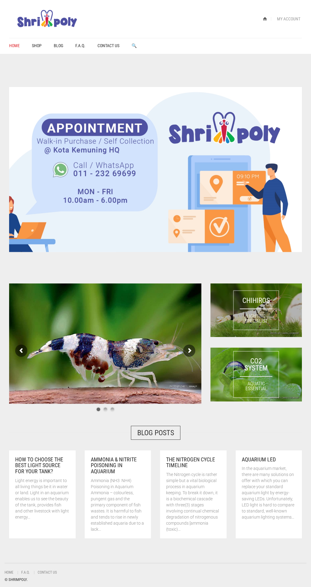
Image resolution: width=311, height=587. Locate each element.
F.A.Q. (80, 45)
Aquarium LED (259, 459)
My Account (288, 18)
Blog (58, 45)
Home (14, 45)
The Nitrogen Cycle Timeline (190, 462)
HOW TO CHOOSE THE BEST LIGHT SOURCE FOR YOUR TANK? (39, 465)
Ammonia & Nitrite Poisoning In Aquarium (114, 465)
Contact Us (108, 45)
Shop (37, 45)
